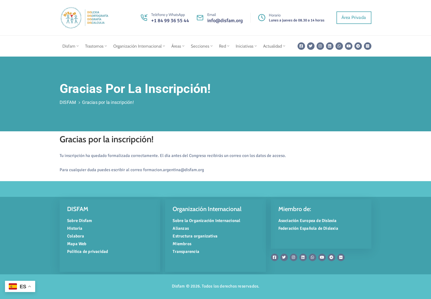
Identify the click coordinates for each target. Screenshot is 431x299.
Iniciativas (244, 46)
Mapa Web (77, 243)
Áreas (176, 46)
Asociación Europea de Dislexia (307, 220)
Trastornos (94, 46)
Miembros (182, 243)
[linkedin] (329, 46)
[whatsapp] (339, 46)
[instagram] (320, 46)
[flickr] (367, 46)
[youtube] (348, 46)
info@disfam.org (225, 20)
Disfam (68, 46)
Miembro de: (294, 209)
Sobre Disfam (79, 220)
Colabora (75, 236)
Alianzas (181, 228)
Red (222, 46)
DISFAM (68, 102)
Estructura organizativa (195, 236)
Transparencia (186, 251)
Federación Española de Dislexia (308, 228)
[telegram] (358, 46)
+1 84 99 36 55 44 (170, 20)
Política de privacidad (87, 251)
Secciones (200, 46)
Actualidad (272, 46)
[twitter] (311, 46)
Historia (75, 228)
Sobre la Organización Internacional (206, 220)
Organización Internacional (137, 46)
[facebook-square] (301, 46)
